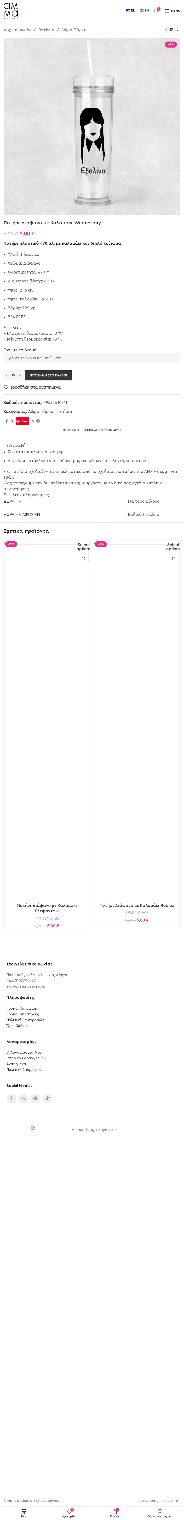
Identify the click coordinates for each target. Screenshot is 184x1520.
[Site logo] (11, 10)
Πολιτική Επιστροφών (25, 1020)
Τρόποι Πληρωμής (22, 1008)
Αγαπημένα (16, 1064)
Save (25, 421)
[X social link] (12, 421)
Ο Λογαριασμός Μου (24, 1052)
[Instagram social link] (23, 1098)
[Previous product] (166, 30)
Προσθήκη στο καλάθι (48, 375)
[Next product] (177, 30)
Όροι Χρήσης (17, 1026)
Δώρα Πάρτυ (73, 30)
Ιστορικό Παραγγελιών (26, 1058)
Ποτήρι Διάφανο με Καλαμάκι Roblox (137, 905)
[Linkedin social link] (32, 421)
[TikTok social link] (47, 1098)
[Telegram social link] (38, 421)
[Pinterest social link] (35, 1098)
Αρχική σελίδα (18, 30)
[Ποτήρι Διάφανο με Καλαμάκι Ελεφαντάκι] (47, 720)
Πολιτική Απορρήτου (24, 1070)
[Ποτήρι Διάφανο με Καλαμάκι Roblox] (136, 720)
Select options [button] (83, 547)
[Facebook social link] (6, 421)
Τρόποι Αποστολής (22, 1014)
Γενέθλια (46, 30)
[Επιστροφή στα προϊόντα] (172, 30)
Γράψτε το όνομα (20, 350)
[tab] (71, 430)
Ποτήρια (64, 411)
